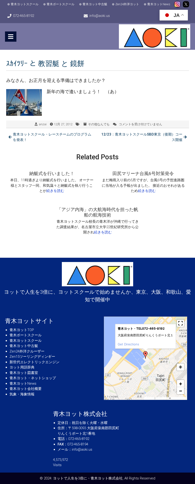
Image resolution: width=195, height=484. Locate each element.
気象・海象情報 (22, 394)
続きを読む (55, 191)
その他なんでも (99, 124)
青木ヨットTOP (22, 330)
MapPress (149, 398)
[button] (145, 355)
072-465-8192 (23, 16)
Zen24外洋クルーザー (27, 351)
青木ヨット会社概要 (26, 389)
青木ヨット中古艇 (95, 4)
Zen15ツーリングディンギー (32, 356)
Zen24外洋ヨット (127, 4)
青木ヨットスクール (25, 4)
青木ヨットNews (158, 4)
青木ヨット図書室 (24, 373)
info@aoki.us (99, 16)
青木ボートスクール (60, 4)
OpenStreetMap (178, 398)
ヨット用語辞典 (22, 367)
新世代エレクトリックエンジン (34, 362)
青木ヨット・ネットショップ (33, 378)
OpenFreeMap (162, 398)
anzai (43, 124)
